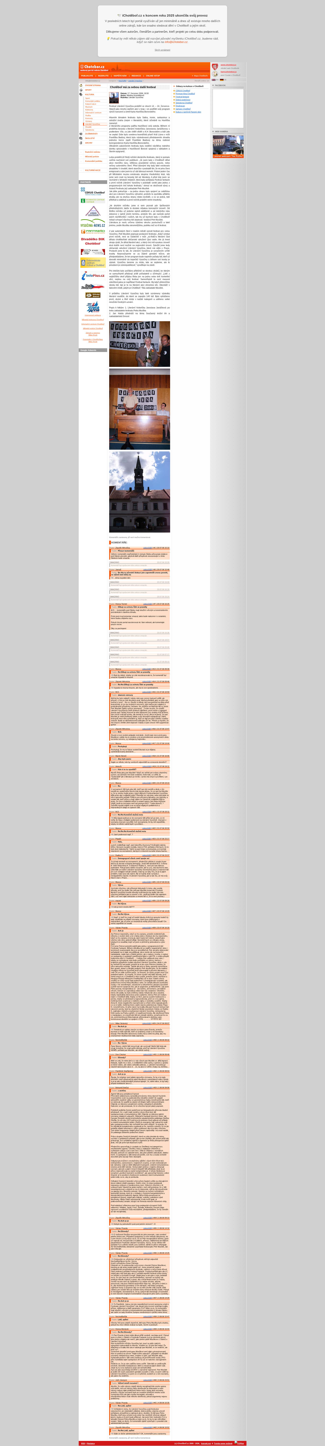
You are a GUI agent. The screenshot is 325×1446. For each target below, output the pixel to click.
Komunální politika (92, 101)
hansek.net (206, 1443)
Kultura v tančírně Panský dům (188, 112)
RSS (83, 1443)
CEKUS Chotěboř (183, 91)
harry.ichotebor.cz (229, 72)
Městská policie (92, 157)
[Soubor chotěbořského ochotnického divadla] (93, 255)
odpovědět (147, 548)
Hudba (88, 115)
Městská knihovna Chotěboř (93, 320)
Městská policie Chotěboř (93, 328)
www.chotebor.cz (228, 65)
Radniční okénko (92, 152)
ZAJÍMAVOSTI (91, 134)
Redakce (91, 1443)
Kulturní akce (90, 104)
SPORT (88, 90)
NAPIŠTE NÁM (120, 76)
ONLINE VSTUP (153, 76)
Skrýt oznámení (162, 50)
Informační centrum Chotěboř (92, 324)
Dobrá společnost (183, 100)
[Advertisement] (93, 404)
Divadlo (88, 127)
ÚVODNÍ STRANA (93, 85)
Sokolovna (89, 130)
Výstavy (88, 121)
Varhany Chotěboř (183, 109)
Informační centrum (93, 113)
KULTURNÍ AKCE (92, 170)
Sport (87, 98)
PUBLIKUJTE (87, 76)
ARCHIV (88, 143)
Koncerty (89, 118)
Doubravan (180, 106)
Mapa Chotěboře (201, 76)
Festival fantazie (182, 97)
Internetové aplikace (93, 315)
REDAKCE (136, 76)
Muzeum (88, 107)
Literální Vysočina (135, 81)
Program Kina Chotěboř (185, 94)
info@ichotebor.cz (176, 42)
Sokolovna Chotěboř (184, 103)
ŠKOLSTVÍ (89, 138)
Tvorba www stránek (223, 1443)
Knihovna (89, 110)
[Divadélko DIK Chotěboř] (93, 247)
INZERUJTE (103, 76)
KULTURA (122, 81)
